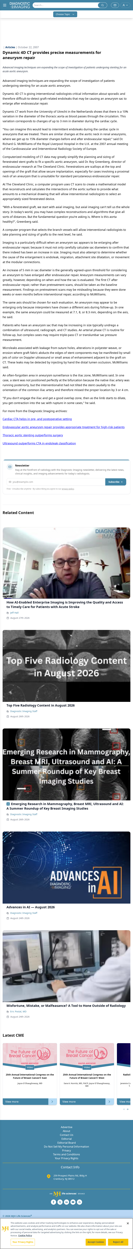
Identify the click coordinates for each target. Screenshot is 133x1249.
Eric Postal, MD (18, 1011)
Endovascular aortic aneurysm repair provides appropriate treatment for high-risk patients (64, 427)
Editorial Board (66, 1142)
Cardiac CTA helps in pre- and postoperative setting (37, 419)
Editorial (66, 1139)
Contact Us (66, 1135)
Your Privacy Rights (66, 1158)
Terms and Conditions (66, 1154)
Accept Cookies (96, 1242)
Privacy (66, 1150)
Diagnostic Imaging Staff (23, 711)
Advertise (66, 1127)
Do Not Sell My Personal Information (66, 1146)
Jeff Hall (14, 612)
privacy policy (68, 488)
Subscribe (114, 481)
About (66, 1131)
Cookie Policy (25, 1235)
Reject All (118, 1242)
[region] (66, 1233)
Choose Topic (63, 14)
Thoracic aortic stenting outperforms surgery (33, 435)
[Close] (127, 1223)
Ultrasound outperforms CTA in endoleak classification (39, 443)
